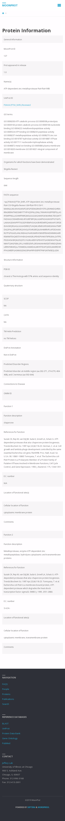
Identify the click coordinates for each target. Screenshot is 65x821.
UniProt (5, 728)
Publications (8, 699)
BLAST (5, 723)
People (5, 689)
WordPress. (44, 807)
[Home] (3, 13)
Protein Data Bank (11, 733)
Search (5, 704)
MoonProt (10, 5)
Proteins (6, 694)
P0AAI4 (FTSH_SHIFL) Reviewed (17, 105)
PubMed (6, 743)
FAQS (5, 684)
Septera (31, 807)
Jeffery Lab (7, 763)
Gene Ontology (10, 738)
